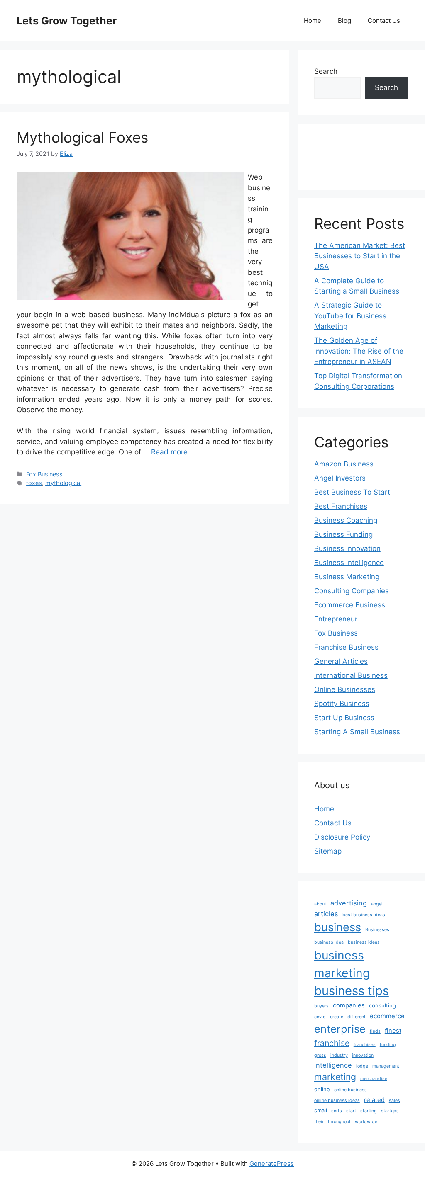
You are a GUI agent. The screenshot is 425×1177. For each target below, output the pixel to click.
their (319, 1121)
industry (339, 1055)
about (320, 904)
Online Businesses (344, 689)
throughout (339, 1121)
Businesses (377, 929)
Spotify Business (341, 703)
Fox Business (44, 474)
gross (320, 1055)
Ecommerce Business (349, 605)
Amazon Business (344, 464)
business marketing (342, 964)
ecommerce (387, 1016)
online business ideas (337, 1100)
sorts (336, 1111)
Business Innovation (347, 548)
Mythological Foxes (82, 137)
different (356, 1016)
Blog (344, 20)
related (374, 1100)
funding (388, 1044)
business (337, 927)
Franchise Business (346, 647)
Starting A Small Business (357, 732)
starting (368, 1111)
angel (377, 904)
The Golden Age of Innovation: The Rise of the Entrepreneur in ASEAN (358, 351)
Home (312, 20)
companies (349, 1005)
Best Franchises (340, 506)
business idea (329, 942)
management (385, 1066)
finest (393, 1030)
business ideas (364, 942)
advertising (348, 903)
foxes (34, 482)
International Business (351, 675)
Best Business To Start (352, 492)
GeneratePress (271, 1163)
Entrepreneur (335, 619)
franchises (365, 1044)
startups (390, 1111)
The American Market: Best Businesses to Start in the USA (359, 256)
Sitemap (328, 851)
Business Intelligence (349, 562)
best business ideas (363, 914)
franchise (331, 1043)
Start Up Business (344, 717)
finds (375, 1031)
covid (320, 1016)
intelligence (333, 1065)
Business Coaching (345, 520)
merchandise (373, 1078)
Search (325, 71)
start (351, 1111)
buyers (321, 1006)
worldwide (366, 1121)
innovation (363, 1055)
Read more (169, 452)
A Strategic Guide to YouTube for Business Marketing (350, 315)
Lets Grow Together (67, 21)
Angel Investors (340, 478)
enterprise (340, 1028)
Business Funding (343, 534)
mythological (63, 482)
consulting (382, 1005)
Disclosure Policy (342, 837)
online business (350, 1089)
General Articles (341, 661)
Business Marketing (346, 577)
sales (394, 1100)
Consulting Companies (351, 591)
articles (326, 914)
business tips (351, 990)
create (336, 1016)
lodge (362, 1066)
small (320, 1110)
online (322, 1089)
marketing (335, 1076)
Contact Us (384, 20)
